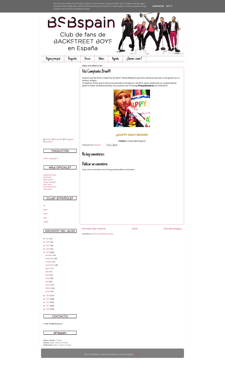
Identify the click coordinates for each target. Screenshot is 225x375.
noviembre (49, 258)
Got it (169, 6)
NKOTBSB (47, 189)
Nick (45, 218)
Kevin (45, 213)
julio (47, 271)
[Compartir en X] (112, 145)
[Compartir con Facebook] (114, 145)
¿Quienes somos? (134, 59)
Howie (45, 222)
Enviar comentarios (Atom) (102, 234)
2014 (48, 295)
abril (47, 281)
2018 (48, 242)
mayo (47, 278)
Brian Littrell (48, 179)
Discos (87, 59)
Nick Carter (47, 184)
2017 (48, 245)
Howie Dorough (49, 182)
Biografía (72, 59)
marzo (48, 285)
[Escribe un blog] (109, 145)
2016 (48, 249)
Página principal (53, 59)
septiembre (50, 265)
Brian (45, 210)
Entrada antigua (173, 228)
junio (47, 275)
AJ (44, 205)
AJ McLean (47, 177)
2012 (48, 302)
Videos (101, 59)
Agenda (115, 59)
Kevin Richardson (49, 187)
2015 (48, 252)
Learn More (158, 6)
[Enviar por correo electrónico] (107, 145)
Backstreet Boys (49, 175)
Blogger (137, 354)
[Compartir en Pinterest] (116, 145)
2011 (48, 306)
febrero (48, 288)
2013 (48, 299)
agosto (48, 268)
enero (47, 291)
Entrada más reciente (94, 228)
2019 (48, 238)
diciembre (49, 255)
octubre (48, 262)
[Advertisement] (60, 99)
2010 (48, 309)
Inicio (135, 228)
